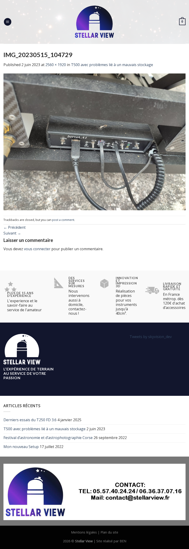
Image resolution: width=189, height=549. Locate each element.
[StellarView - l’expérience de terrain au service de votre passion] (94, 22)
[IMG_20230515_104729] (94, 141)
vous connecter (37, 248)
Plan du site (109, 532)
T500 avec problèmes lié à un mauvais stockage (112, 64)
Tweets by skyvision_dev (151, 336)
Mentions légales (84, 532)
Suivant (12, 233)
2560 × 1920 (55, 64)
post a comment (63, 220)
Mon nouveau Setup (21, 446)
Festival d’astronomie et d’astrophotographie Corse (48, 437)
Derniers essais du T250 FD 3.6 (29, 419)
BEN (123, 541)
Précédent (14, 227)
